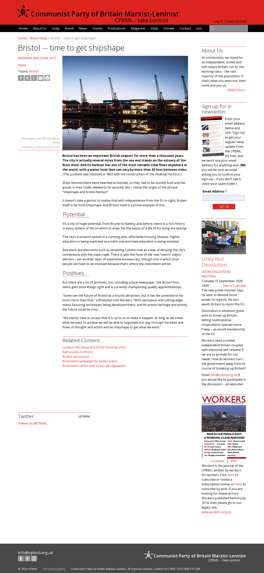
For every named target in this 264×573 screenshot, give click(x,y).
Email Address (215, 191)
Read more (236, 90)
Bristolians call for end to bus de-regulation (94, 366)
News (83, 28)
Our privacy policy (54, 569)
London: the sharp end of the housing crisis (94, 347)
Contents (217, 461)
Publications (116, 28)
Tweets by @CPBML (32, 423)
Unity (56, 28)
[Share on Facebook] (21, 78)
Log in (218, 21)
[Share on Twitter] (27, 78)
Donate (169, 28)
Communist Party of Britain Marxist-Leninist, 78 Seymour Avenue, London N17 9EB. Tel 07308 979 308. (135, 569)
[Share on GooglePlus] (34, 78)
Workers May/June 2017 (37, 58)
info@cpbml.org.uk (223, 375)
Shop (154, 28)
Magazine (138, 28)
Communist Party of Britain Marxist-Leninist (105, 14)
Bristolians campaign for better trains (89, 361)
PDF (234, 461)
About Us (39, 28)
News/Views (38, 38)
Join (199, 28)
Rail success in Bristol (77, 352)
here (230, 475)
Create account (236, 21)
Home (23, 28)
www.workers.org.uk (216, 512)
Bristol (34, 71)
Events (97, 28)
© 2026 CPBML (27, 569)
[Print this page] (47, 78)
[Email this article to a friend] (40, 78)
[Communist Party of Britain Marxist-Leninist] (23, 16)
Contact (185, 28)
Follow (86, 416)
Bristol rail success (75, 356)
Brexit (69, 28)
